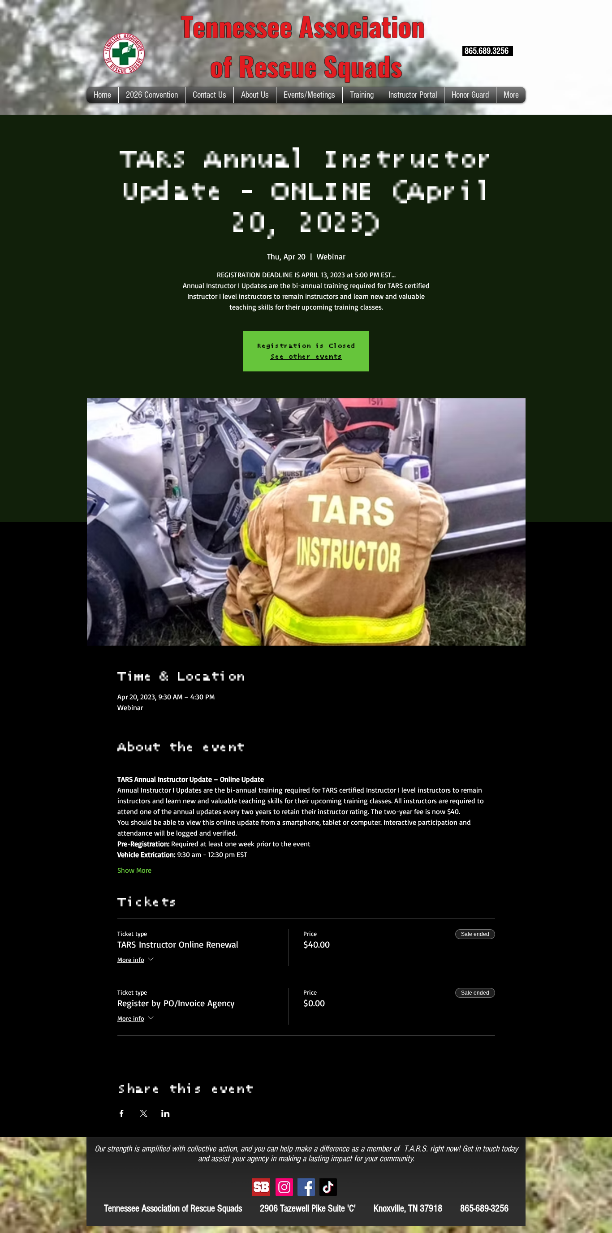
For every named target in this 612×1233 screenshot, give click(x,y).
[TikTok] (328, 1187)
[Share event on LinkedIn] (165, 1113)
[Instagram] (284, 1187)
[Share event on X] (143, 1113)
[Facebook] (306, 1187)
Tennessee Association (306, 25)
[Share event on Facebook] (121, 1113)
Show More (134, 870)
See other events (306, 356)
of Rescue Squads (306, 65)
